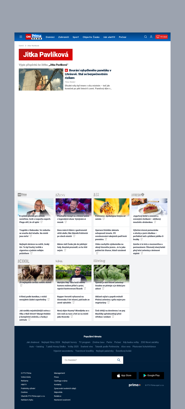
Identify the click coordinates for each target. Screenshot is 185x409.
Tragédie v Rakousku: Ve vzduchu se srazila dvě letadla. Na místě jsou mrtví (34, 233)
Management (59, 373)
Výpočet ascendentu (63, 351)
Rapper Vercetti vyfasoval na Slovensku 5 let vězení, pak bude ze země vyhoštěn (73, 299)
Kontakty (57, 384)
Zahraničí (63, 37)
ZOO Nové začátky (150, 342)
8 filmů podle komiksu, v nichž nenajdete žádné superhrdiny (33, 298)
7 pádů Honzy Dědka (56, 346)
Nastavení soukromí (62, 400)
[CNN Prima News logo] (34, 37)
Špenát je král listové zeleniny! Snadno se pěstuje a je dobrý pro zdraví (110, 285)
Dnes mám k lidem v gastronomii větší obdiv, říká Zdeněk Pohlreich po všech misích (72, 233)
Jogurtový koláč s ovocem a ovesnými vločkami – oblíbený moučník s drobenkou (147, 219)
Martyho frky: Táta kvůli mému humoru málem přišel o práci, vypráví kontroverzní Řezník (71, 285)
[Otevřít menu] (20, 37)
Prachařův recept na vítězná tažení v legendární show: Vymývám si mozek (73, 219)
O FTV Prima (26, 373)
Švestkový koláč (124, 351)
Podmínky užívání (28, 388)
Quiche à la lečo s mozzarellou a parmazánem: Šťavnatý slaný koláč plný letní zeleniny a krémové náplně (149, 249)
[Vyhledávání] (145, 36)
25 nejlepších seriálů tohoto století (35, 282)
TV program (84, 342)
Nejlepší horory (69, 342)
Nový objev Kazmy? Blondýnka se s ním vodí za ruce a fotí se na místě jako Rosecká (73, 313)
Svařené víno (87, 346)
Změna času (98, 342)
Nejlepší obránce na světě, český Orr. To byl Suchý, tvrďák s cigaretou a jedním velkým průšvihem (34, 249)
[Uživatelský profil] (151, 37)
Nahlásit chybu (27, 400)
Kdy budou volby (131, 342)
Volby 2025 (73, 346)
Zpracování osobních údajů (65, 388)
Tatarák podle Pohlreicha (107, 346)
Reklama (24, 381)
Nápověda (58, 392)
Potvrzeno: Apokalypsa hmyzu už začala (110, 217)
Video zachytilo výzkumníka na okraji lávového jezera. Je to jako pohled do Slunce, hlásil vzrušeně (110, 247)
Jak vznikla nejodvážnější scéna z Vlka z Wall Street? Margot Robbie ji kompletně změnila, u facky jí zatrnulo (35, 315)
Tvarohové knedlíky (84, 351)
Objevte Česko (91, 37)
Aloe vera (125, 346)
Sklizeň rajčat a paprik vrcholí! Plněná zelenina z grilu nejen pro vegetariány (110, 299)
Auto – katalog (36, 346)
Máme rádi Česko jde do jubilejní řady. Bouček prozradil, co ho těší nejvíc (72, 247)
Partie (109, 342)
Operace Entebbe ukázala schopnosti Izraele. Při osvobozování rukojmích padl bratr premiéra (111, 235)
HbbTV (24, 384)
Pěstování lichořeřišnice (144, 346)
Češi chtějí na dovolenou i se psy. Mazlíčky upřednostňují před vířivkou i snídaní (110, 313)
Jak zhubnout (32, 342)
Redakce (57, 396)
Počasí (122, 37)
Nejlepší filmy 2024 (50, 342)
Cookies (24, 392)
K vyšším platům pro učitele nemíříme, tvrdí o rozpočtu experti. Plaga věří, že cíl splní (35, 219)
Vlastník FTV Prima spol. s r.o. (33, 396)
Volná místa (26, 377)
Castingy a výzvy (60, 381)
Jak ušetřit (109, 37)
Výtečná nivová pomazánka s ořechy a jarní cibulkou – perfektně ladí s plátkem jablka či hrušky (148, 235)
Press (56, 377)
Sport (76, 37)
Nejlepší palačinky (105, 351)
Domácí (50, 37)
